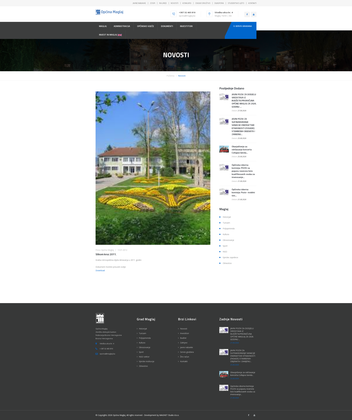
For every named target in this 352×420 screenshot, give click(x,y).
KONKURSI (186, 3)
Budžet (183, 338)
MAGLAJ (103, 26)
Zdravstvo (227, 263)
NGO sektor (144, 356)
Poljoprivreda (229, 228)
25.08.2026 (242, 138)
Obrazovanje (228, 240)
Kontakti (184, 361)
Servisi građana (187, 352)
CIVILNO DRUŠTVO (202, 3)
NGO (225, 251)
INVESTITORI (186, 26)
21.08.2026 (242, 181)
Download (100, 270)
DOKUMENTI (167, 26)
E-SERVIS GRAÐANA (243, 26)
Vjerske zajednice (230, 257)
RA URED (163, 3)
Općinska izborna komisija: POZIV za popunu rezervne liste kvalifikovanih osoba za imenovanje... (243, 171)
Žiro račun (184, 356)
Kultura (226, 234)
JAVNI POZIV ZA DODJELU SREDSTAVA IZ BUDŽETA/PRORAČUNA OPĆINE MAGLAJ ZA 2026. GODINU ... (244, 100)
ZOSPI (152, 3)
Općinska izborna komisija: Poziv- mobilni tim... (243, 192)
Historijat (227, 217)
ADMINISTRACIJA (122, 26)
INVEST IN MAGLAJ (108, 34)
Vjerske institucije (146, 361)
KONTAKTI (252, 3)
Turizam (226, 222)
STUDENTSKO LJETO (236, 3)
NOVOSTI (174, 3)
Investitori (184, 333)
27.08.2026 (242, 110)
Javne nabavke (186, 347)
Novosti (181, 75)
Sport (225, 246)
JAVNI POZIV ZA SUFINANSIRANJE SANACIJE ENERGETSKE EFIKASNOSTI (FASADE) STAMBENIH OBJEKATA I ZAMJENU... (243, 126)
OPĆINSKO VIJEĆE (145, 26)
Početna (170, 75)
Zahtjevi (183, 342)
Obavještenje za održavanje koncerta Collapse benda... (242, 149)
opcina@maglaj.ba (187, 15)
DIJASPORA (219, 3)
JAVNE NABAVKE (139, 3)
